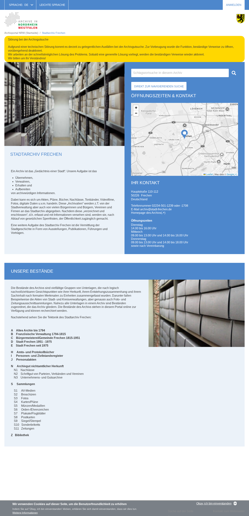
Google (230, 174)
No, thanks (235, 503)
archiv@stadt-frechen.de (156, 209)
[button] (184, 134)
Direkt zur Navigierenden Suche (159, 86)
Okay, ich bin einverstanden (214, 503)
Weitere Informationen (25, 512)
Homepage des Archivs (146, 212)
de (26, 4)
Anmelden (233, 4)
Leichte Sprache (52, 4)
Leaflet (209, 174)
